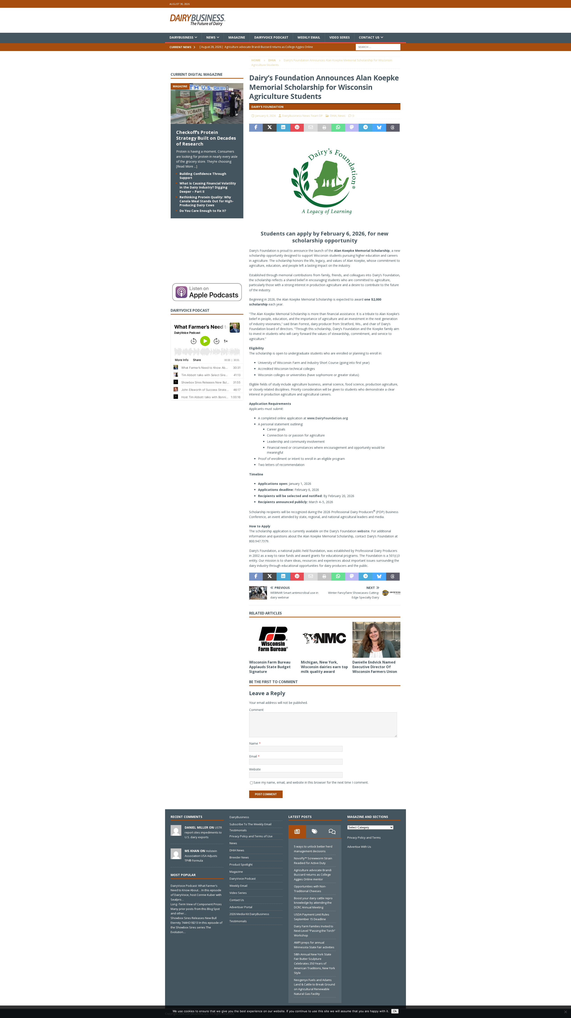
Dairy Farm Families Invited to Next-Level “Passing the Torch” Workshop (314, 931)
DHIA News (237, 850)
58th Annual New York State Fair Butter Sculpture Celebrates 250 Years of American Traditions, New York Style (314, 963)
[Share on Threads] (393, 128)
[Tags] (314, 831)
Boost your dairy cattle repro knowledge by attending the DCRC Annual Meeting (313, 902)
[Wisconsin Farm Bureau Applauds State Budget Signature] (273, 640)
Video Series (339, 37)
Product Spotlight (241, 864)
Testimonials (238, 830)
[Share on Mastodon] (352, 128)
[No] (565, 1012)
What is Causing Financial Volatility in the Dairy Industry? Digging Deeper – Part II (208, 187)
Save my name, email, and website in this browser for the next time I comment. (311, 782)
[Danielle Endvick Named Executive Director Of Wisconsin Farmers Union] (376, 640)
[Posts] (297, 831)
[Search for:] (378, 47)
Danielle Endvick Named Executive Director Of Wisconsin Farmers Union (374, 667)
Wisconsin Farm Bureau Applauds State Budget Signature (270, 667)
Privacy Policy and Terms (364, 838)
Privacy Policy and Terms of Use (251, 836)
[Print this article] (324, 128)
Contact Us (369, 37)
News (210, 37)
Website (255, 769)
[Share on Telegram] (365, 128)
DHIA (333, 116)
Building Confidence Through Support (203, 176)
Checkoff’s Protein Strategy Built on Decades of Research (206, 138)
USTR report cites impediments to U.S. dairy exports (203, 832)
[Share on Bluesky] (379, 128)
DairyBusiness (181, 37)
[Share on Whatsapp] (338, 128)
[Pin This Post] (297, 128)
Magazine (236, 37)
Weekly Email (309, 37)
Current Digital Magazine (196, 74)
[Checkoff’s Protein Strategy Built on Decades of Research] (207, 121)
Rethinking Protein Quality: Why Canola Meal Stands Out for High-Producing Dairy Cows (207, 201)
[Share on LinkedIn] (283, 128)
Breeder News (239, 857)
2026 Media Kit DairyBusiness (249, 914)
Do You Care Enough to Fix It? (203, 211)
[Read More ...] (186, 166)
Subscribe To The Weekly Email (250, 824)
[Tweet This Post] (269, 128)
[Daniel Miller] (176, 834)
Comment (256, 710)
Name (254, 743)
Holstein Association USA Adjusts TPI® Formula (201, 855)
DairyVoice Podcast (271, 37)
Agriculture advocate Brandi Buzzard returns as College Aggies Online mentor (312, 874)
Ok (395, 1011)
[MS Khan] (176, 857)
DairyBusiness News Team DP (302, 116)
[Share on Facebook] (256, 128)
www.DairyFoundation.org (327, 418)
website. (363, 531)
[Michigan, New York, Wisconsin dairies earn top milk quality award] (325, 640)
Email (253, 756)
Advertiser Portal (241, 907)
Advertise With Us (359, 847)
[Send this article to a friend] (310, 128)
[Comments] (332, 831)
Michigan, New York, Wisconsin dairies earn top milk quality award (324, 667)
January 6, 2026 (265, 116)
